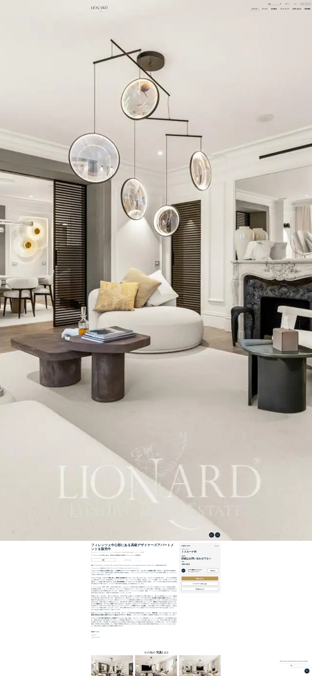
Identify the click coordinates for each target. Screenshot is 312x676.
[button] (215, 546)
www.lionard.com (161, 565)
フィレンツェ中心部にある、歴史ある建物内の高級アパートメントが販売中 (126, 552)
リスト (295, 4)
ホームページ (94, 552)
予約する (212, 571)
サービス (265, 8)
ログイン (287, 4)
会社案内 (274, 8)
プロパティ (255, 8)
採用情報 (307, 8)
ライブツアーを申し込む (200, 584)
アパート (103, 552)
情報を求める (200, 578)
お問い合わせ (296, 8)
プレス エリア (284, 8)
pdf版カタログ (199, 589)
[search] (280, 4)
